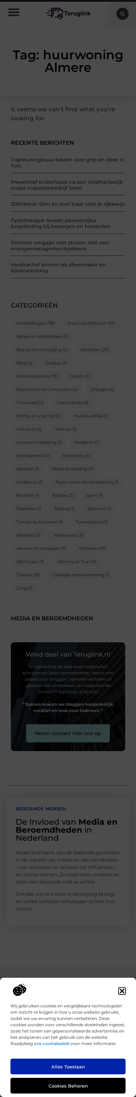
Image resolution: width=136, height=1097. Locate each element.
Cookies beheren (68, 1086)
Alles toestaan (68, 1066)
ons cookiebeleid (51, 1043)
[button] (122, 991)
